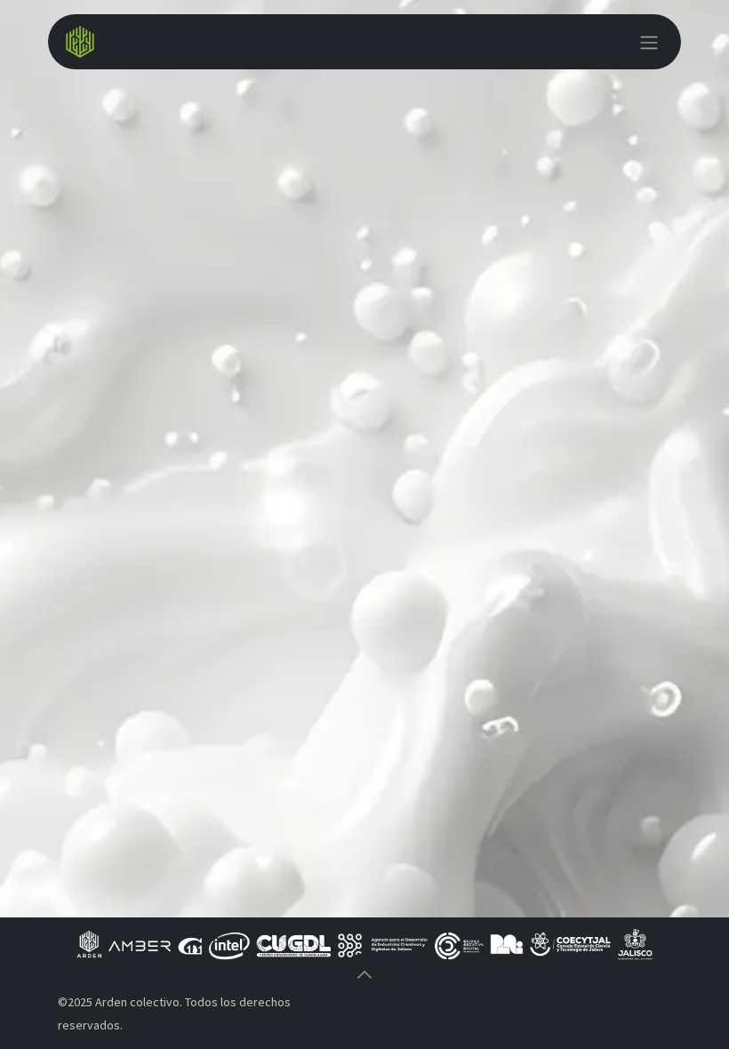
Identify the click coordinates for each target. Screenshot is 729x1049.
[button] (364, 974)
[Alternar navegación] (649, 41)
